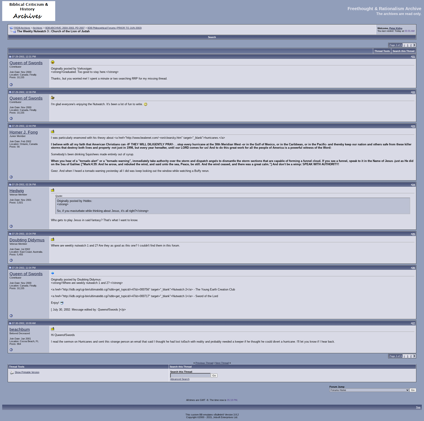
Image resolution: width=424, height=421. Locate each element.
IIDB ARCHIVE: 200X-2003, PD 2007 (65, 28)
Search (212, 37)
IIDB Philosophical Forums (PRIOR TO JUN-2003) (114, 28)
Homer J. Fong (23, 132)
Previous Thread (204, 363)
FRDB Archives (22, 28)
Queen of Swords (26, 63)
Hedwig (16, 190)
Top (418, 407)
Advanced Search (179, 379)
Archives (37, 28)
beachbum (19, 329)
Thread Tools (382, 51)
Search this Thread (404, 51)
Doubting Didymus (27, 240)
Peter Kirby (395, 28)
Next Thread (222, 363)
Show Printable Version (27, 372)
